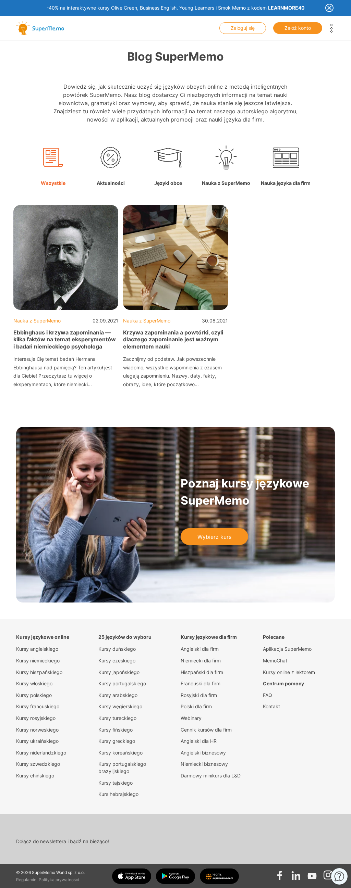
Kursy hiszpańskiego (39, 672)
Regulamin (26, 879)
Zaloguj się (243, 28)
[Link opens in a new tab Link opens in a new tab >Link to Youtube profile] (312, 873)
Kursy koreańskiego (120, 753)
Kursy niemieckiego (38, 660)
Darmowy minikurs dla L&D (211, 775)
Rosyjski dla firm (199, 695)
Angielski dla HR (199, 741)
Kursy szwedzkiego (38, 764)
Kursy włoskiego (34, 683)
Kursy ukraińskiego (37, 741)
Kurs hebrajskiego (118, 794)
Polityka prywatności (59, 879)
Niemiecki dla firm (201, 660)
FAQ (267, 695)
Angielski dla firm (200, 649)
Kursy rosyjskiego (36, 718)
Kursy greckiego (116, 741)
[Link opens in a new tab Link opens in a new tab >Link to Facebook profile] (280, 873)
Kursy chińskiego (35, 775)
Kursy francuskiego (37, 706)
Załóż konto (298, 28)
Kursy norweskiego (37, 730)
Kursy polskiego (34, 695)
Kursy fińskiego (115, 730)
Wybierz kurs (214, 536)
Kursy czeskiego (116, 660)
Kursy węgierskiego (120, 706)
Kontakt (271, 706)
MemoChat (275, 660)
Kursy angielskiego (37, 649)
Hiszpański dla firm (202, 672)
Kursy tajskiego (115, 783)
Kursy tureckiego (117, 718)
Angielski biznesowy (203, 753)
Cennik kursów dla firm (206, 730)
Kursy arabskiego (117, 695)
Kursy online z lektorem (289, 672)
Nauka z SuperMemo (37, 321)
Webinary (191, 718)
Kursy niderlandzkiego (41, 753)
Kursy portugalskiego (122, 683)
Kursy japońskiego (119, 672)
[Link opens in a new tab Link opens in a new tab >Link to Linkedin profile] (296, 873)
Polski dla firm (196, 706)
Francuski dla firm (200, 683)
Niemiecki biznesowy (204, 764)
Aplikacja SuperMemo (287, 649)
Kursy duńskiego (117, 649)
